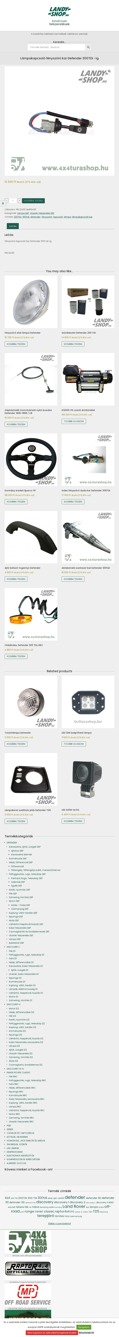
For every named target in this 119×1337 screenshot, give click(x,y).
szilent (85, 1212)
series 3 (78, 1212)
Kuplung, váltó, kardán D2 (22, 1027)
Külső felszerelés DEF (20, 927)
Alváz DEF (14, 920)
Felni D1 (13, 958)
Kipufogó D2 (15, 1034)
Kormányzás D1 (17, 981)
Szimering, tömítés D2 (21, 1057)
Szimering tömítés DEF (21, 897)
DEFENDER (12, 842)
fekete (20, 1207)
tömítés (59, 1216)
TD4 (90, 1211)
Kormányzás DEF (18, 858)
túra (67, 1216)
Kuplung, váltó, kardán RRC (23, 1102)
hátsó (35, 1207)
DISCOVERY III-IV (15, 1068)
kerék (51, 1207)
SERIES (10, 1129)
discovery (44, 1201)
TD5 (96, 1211)
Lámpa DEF (23, 213)
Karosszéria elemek (21, 854)
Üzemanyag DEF (20, 908)
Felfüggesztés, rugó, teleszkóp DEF (27, 874)
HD (30, 1207)
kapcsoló (58, 216)
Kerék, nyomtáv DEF (19, 889)
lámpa (67, 216)
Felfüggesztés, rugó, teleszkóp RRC (27, 1080)
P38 (9, 1125)
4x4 (7, 1198)
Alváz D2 (13, 1060)
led (87, 1207)
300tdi (25, 216)
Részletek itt (86, 1332)
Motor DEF (14, 901)
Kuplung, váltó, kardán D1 (22, 985)
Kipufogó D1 (15, 977)
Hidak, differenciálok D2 (21, 1012)
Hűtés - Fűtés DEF (20, 905)
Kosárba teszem (33, 200)
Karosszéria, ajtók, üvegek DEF (25, 846)
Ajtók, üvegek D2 (18, 1049)
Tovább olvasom (74, 421)
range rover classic (39, 1211)
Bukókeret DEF (16, 942)
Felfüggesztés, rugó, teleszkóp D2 (27, 1023)
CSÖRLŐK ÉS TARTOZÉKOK (20, 1133)
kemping (44, 1207)
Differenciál (17, 866)
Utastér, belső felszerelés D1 (24, 974)
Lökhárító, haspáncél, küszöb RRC (27, 1110)
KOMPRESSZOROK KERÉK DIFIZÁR (23, 1159)
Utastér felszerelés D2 (20, 1053)
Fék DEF (13, 893)
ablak (50, 1198)
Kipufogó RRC (16, 1091)
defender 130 (17, 1202)
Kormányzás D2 (17, 1030)
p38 (22, 1212)
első (111, 1202)
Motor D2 (14, 1008)
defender (35, 216)
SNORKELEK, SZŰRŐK (17, 1144)
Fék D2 (12, 1016)
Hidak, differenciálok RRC (22, 1087)
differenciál (30, 1203)
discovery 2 (77, 1202)
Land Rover (74, 1206)
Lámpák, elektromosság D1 (23, 989)
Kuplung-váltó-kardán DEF (23, 912)
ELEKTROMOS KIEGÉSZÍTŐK (20, 1155)
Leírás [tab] (12, 226)
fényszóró (47, 216)
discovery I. (91, 1202)
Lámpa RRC (15, 1106)
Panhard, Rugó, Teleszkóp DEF (27, 878)
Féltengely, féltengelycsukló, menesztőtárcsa (35, 870)
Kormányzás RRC (18, 1095)
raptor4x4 (62, 1211)
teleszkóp (104, 1212)
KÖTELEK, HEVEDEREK (17, 1136)
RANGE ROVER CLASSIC (18, 1072)
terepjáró (45, 1215)
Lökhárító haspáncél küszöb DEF (26, 924)
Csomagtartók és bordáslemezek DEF (29, 931)
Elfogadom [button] (83, 1327)
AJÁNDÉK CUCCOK (16, 1163)
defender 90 (93, 1198)
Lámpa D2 (14, 1045)
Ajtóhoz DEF (17, 850)
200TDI (17, 216)
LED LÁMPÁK (13, 1148)
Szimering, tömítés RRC (21, 1117)
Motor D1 (13, 996)
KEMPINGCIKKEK (15, 1151)
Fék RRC (13, 1076)
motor (101, 1207)
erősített (11, 1207)
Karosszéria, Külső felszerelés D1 (26, 966)
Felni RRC (14, 1084)
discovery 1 (61, 1202)
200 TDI (14, 1198)
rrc (72, 1211)
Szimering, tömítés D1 (20, 1000)
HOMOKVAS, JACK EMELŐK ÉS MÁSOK (26, 1140)
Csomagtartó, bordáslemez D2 (25, 1064)
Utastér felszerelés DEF (42, 213)
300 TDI (32, 1198)
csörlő (61, 1198)
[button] (109, 71)
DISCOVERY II (13, 1004)
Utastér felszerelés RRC (21, 1121)
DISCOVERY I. (13, 946)
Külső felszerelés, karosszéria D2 (26, 1042)
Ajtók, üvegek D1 (19, 970)
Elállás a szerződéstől (59, 1223)
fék (27, 1207)
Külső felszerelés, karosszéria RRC (26, 1099)
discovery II (102, 1202)
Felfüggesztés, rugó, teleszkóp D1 (26, 954)
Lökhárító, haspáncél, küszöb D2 (26, 1038)
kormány (58, 1207)
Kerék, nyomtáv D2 (19, 1019)
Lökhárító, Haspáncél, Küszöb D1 (26, 992)
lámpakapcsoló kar (82, 216)
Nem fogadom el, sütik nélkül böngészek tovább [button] (52, 1332)
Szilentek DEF (18, 882)
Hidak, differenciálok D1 (21, 962)
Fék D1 (12, 951)
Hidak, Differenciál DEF (21, 862)
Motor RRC (14, 1114)
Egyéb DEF (16, 885)
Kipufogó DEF (16, 916)
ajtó (55, 1198)
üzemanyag (76, 1216)
